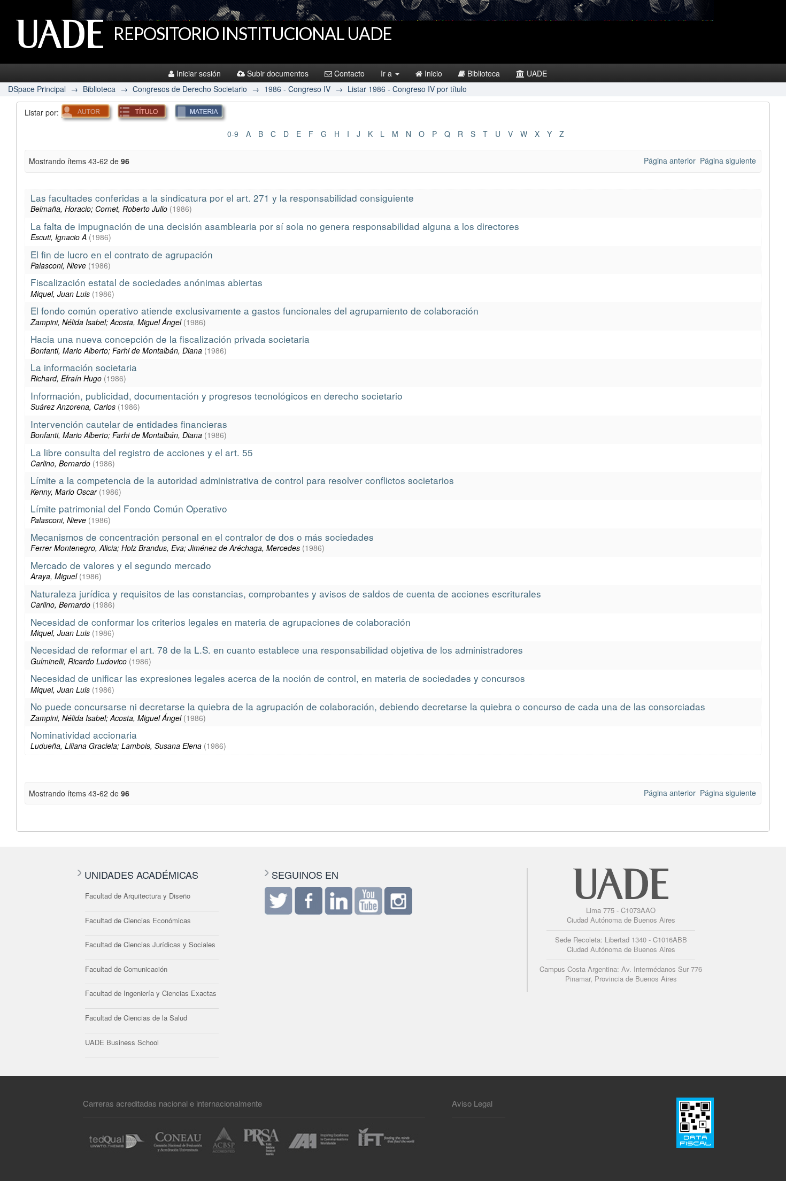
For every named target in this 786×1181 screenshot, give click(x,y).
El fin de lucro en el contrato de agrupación (121, 254)
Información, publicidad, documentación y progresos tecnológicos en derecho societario (216, 395)
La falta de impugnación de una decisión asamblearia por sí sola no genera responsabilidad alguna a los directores (274, 226)
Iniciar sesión (198, 73)
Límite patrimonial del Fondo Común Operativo (128, 508)
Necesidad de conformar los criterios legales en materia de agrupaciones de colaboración (220, 621)
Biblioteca (483, 73)
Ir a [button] (387, 73)
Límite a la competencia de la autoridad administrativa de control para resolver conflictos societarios (242, 480)
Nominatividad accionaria (83, 734)
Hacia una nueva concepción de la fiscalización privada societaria (170, 339)
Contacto (349, 73)
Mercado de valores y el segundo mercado (120, 565)
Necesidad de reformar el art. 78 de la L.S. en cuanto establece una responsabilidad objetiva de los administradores (276, 649)
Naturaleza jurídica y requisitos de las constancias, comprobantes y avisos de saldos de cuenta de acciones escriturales (285, 593)
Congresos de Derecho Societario (190, 88)
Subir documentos (278, 73)
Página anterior (670, 160)
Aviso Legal (472, 1103)
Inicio (433, 73)
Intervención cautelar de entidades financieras (128, 424)
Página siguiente (728, 160)
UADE (537, 73)
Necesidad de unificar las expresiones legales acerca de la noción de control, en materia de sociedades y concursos (277, 678)
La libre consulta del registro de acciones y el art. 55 (141, 452)
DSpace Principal (37, 88)
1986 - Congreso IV (297, 88)
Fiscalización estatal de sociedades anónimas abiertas (146, 282)
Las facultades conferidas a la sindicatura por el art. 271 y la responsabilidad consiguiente (222, 197)
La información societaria (83, 367)
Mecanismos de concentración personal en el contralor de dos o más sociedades (202, 536)
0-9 (232, 133)
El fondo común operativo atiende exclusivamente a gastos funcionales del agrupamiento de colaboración (254, 310)
